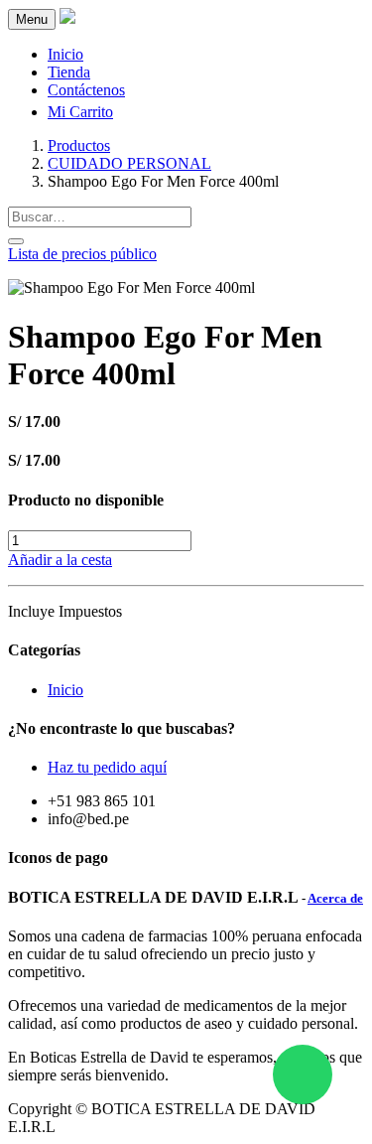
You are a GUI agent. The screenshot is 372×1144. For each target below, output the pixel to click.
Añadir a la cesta (60, 559)
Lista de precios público (82, 253)
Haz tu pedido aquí (107, 767)
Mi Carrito (80, 111)
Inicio (65, 689)
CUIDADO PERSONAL (129, 163)
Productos (79, 145)
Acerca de (335, 898)
